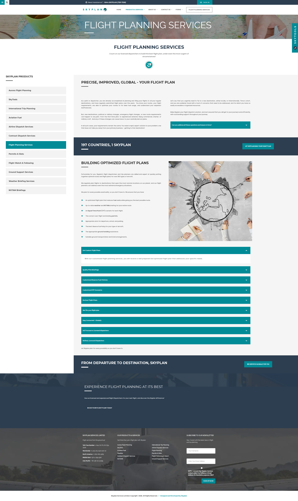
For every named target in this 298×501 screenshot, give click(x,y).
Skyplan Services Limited (94, 435)
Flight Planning (157, 450)
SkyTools (13, 99)
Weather (120, 453)
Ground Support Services (21, 172)
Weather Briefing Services (21, 181)
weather (97, 205)
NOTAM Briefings (17, 190)
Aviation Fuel (15, 118)
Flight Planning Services (21, 145)
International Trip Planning (22, 108)
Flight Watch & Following (21, 163)
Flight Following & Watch (160, 456)
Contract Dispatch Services (22, 136)
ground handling (104, 232)
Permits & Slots (16, 154)
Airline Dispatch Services (21, 127)
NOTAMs (107, 205)
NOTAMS (120, 459)
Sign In (206, 2)
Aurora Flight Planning (20, 90)
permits (115, 216)
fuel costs (117, 200)
